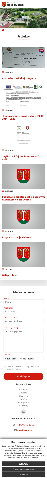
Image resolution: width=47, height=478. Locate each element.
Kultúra (23, 399)
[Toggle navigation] (41, 4)
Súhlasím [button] (23, 464)
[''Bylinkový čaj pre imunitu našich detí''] (23, 135)
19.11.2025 (9, 72)
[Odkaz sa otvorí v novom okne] (23, 411)
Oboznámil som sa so (23, 367)
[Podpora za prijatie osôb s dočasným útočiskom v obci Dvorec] (23, 176)
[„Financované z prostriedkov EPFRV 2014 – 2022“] (23, 95)
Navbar (6, 4)
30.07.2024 (9, 150)
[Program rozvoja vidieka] (23, 216)
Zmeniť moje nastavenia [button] (23, 469)
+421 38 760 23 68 (25, 425)
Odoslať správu (23, 376)
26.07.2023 (9, 191)
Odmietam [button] (23, 474)
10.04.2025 (9, 110)
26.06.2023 (9, 231)
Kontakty (23, 406)
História (23, 393)
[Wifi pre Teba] (23, 254)
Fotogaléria (23, 402)
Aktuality (23, 390)
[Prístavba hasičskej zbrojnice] (23, 57)
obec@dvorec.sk (25, 430)
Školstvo (23, 396)
